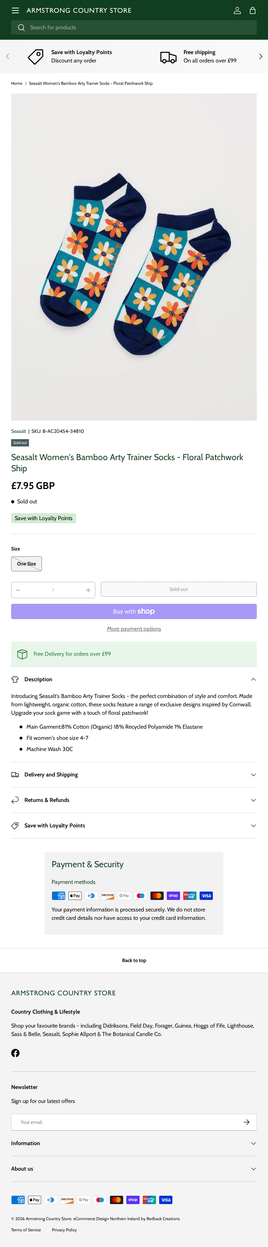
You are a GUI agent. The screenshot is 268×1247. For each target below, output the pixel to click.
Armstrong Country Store (48, 1218)
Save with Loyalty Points (44, 518)
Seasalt (18, 431)
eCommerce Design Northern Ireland (106, 1218)
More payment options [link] (134, 628)
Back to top (134, 960)
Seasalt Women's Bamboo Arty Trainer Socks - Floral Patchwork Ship (91, 83)
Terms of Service (26, 1229)
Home (16, 83)
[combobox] (134, 27)
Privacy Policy (64, 1229)
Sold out (179, 589)
